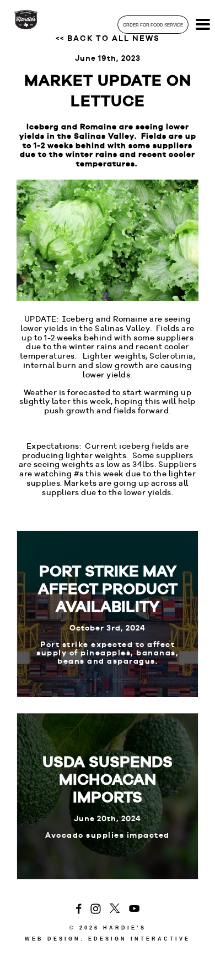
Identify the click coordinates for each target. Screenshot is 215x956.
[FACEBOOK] (78, 909)
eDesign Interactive (139, 939)
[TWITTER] (115, 909)
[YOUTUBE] (134, 909)
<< (108, 38)
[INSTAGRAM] (96, 909)
